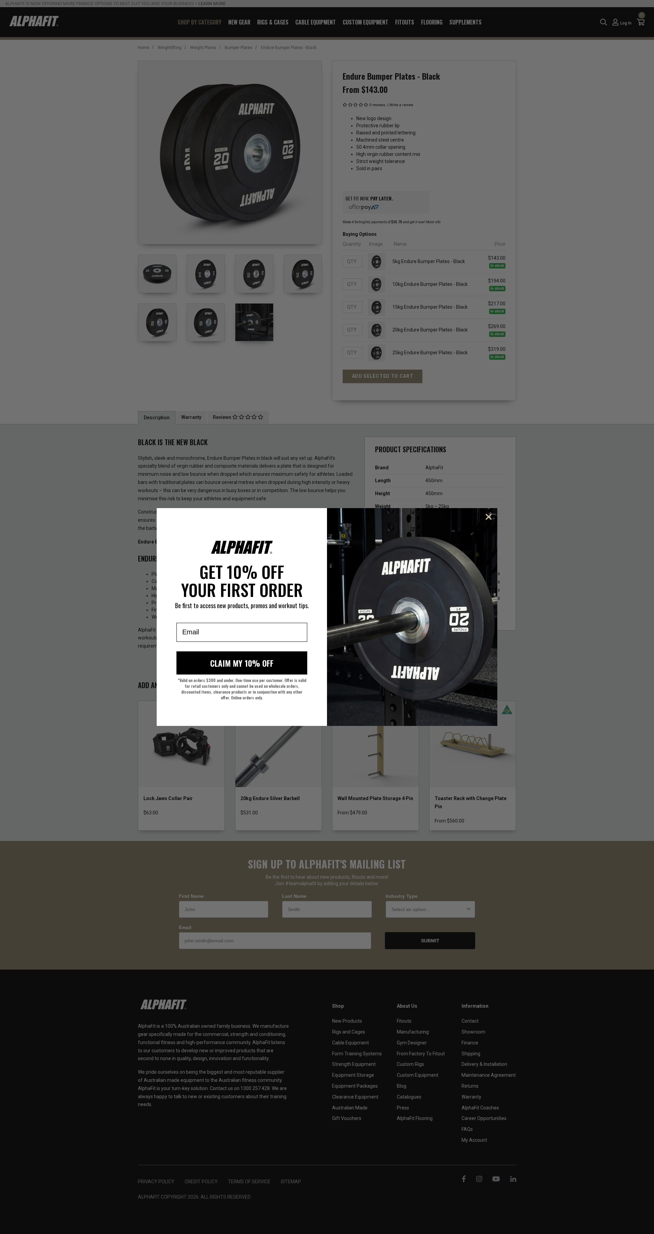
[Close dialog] (489, 517)
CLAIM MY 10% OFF (242, 663)
